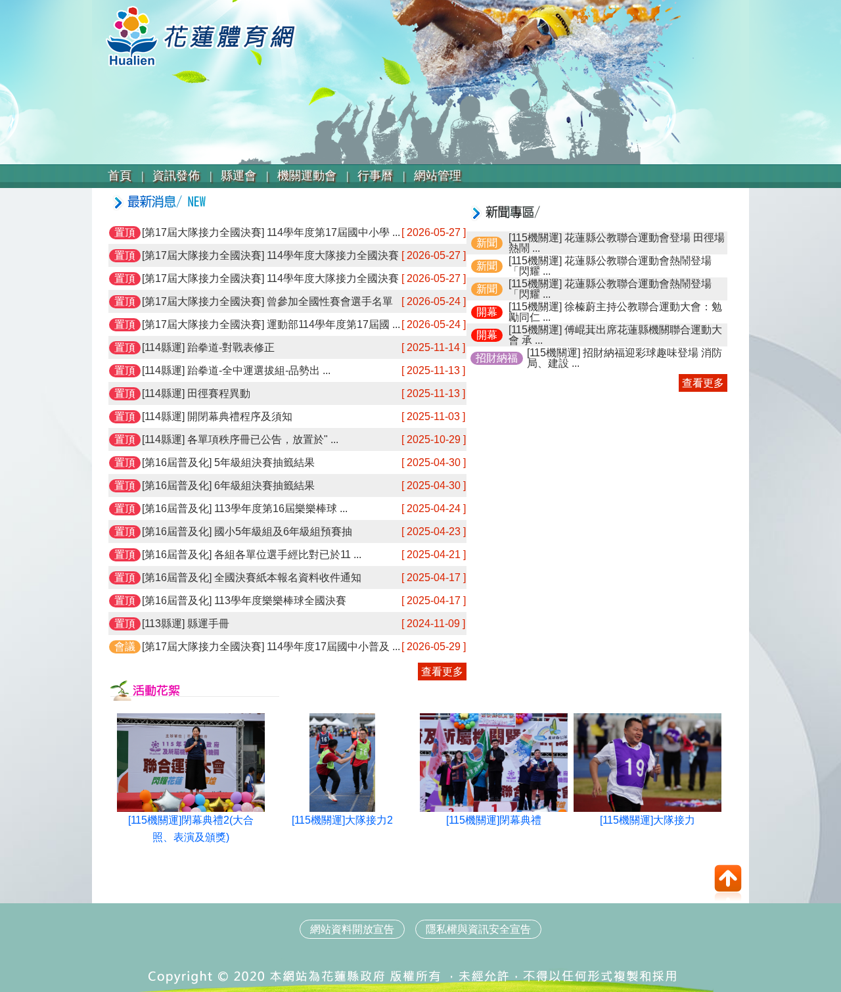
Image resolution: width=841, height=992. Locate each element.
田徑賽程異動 (217, 393)
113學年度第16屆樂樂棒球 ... (280, 508)
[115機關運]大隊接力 (647, 820)
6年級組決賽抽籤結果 (263, 485)
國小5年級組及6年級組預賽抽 (282, 531)
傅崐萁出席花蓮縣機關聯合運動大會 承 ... (615, 335)
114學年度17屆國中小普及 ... (332, 646)
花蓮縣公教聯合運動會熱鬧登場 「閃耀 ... (615, 266)
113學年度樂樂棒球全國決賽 (279, 600)
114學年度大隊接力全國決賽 (331, 255)
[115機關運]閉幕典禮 (493, 820)
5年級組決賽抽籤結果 (263, 462)
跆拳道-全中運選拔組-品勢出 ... (257, 370)
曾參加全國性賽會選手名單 (328, 301)
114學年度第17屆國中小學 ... (332, 232)
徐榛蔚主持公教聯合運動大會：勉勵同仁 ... (615, 312)
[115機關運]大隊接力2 (342, 820)
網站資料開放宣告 (352, 929)
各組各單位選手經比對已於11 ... (286, 554)
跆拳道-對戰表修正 (230, 347)
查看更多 (442, 671)
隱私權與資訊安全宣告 (478, 929)
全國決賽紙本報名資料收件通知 (286, 577)
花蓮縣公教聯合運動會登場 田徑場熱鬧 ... (617, 243)
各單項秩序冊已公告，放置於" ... (261, 439)
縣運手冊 (207, 623)
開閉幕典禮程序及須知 (238, 416)
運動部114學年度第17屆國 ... (332, 324)
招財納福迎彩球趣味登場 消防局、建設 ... (624, 358)
